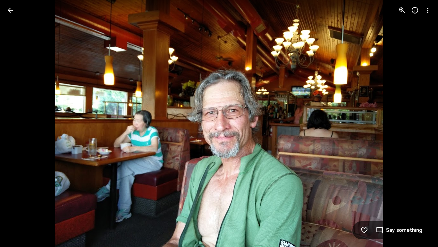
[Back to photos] (10, 10)
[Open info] (415, 10)
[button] (18, 123)
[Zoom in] (402, 10)
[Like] (364, 230)
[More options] (427, 10)
